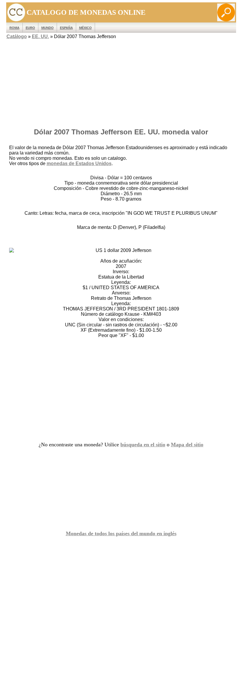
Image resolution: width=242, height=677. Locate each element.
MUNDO (47, 28)
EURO (30, 28)
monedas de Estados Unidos (79, 163)
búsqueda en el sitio (142, 444)
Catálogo (16, 36)
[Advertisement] (121, 81)
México (85, 28)
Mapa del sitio (187, 444)
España (66, 28)
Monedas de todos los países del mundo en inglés (121, 533)
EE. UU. (40, 36)
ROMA (14, 28)
